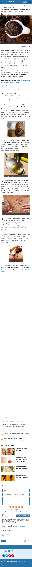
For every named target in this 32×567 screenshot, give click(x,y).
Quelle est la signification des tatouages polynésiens (16, 424)
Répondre (4, 541)
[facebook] (3, 555)
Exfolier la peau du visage (20, 5)
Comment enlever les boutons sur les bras (13, 427)
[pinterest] (12, 555)
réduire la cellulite (6, 66)
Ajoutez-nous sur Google (24, 46)
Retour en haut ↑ (16, 547)
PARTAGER (25, 2)
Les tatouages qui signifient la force (12, 436)
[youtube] (9, 555)
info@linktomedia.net (21, 526)
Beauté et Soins (4, 5)
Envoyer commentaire (23, 516)
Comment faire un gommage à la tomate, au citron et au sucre (23, 459)
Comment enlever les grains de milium (12, 439)
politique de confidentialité (8, 515)
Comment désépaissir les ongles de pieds (13, 422)
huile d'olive (14, 98)
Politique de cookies (6, 565)
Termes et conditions (14, 563)
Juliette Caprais (7, 14)
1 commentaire (21, 11)
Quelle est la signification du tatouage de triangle (15, 441)
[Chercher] (30, 2)
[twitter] (6, 555)
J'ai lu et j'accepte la (8, 515)
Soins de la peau (11, 5)
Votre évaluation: (15, 509)
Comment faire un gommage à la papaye (22, 476)
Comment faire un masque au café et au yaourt (15, 81)
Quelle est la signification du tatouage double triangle (16, 434)
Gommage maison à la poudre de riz (22, 450)
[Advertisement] (16, 344)
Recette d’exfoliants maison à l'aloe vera (21, 467)
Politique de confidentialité (24, 563)
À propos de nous (22, 561)
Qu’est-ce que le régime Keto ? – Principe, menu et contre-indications (15, 430)
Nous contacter (5, 563)
